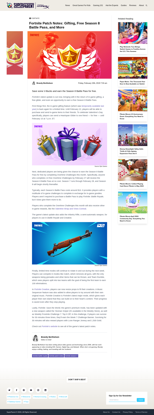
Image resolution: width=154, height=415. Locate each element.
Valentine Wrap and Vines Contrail (70, 209)
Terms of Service (141, 412)
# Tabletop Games (14, 402)
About (141, 5)
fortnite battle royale (40, 356)
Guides (124, 5)
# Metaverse (25, 397)
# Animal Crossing (39, 397)
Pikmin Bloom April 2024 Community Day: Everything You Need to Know (132, 218)
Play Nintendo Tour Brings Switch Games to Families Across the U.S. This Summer (132, 49)
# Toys (26, 402)
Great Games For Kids (81, 5)
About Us (106, 412)
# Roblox (52, 397)
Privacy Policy (128, 412)
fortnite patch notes (56, 356)
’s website (49, 326)
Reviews (132, 5)
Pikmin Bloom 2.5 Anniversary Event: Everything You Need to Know (131, 116)
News (67, 5)
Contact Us (116, 412)
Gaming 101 (98, 5)
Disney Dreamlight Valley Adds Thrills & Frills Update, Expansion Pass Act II (131, 151)
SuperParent (11, 412)
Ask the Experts (112, 5)
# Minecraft (63, 397)
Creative (41, 289)
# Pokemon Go (13, 397)
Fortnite (35, 18)
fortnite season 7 (71, 356)
